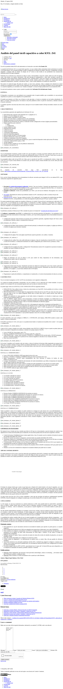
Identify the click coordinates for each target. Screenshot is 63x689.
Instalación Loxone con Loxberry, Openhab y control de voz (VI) (19, 611)
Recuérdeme (7, 34)
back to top (3, 661)
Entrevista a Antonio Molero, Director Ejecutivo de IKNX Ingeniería (20, 609)
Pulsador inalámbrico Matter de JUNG (13, 602)
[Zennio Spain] (4, 42)
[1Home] (3, 45)
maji (2, 592)
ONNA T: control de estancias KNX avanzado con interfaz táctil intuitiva (21, 601)
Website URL (54, 650)
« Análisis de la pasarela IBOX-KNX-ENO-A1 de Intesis (25, 618)
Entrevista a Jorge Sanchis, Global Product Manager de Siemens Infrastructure (23, 612)
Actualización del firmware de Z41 (49, 210)
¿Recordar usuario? (11, 38)
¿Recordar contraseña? (12, 37)
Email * (34, 650)
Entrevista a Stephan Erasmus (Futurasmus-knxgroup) (17, 615)
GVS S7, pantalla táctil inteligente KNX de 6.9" (15, 599)
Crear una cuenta (11, 40)
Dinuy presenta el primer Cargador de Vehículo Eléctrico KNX (19, 598)
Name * (15, 650)
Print (5, 61)
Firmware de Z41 (8, 197)
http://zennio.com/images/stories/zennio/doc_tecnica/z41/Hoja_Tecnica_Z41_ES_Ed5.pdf (26, 171)
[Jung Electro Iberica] (2, 44)
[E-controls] (4, 46)
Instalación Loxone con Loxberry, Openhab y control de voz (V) (19, 614)
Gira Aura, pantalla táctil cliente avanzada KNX (15, 604)
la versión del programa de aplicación (18, 186)
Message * (3, 650)
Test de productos (11, 579)
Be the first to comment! (9, 63)
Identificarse (7, 35)
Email (5, 62)
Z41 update (6, 194)
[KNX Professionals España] (3, 48)
